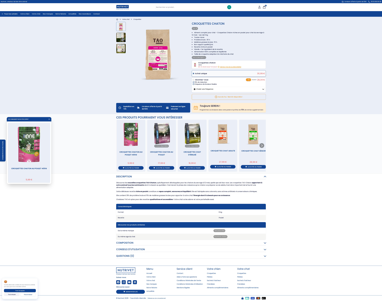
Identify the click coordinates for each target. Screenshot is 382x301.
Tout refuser (12, 294)
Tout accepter (20, 291)
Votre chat (150, 280)
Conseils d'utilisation (130, 249)
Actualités (150, 291)
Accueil (149, 273)
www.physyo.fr (132, 292)
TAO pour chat (219, 231)
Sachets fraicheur (214, 280)
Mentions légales (183, 287)
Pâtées (209, 277)
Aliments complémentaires (217, 287)
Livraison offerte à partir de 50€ (355, 2)
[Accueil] (117, 19)
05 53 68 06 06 (376, 2)
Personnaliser (28, 294)
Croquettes (211, 273)
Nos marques (151, 284)
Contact (180, 273)
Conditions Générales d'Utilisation (190, 284)
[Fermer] (49, 119)
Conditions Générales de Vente (189, 280)
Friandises (211, 284)
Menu (149, 269)
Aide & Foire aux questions (187, 277)
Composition (124, 242)
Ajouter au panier (132, 168)
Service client (184, 269)
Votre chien (151, 277)
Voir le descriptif (198, 57)
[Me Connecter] (259, 7)
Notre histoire (151, 287)
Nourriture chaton (220, 237)
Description (124, 176)
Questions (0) (125, 256)
